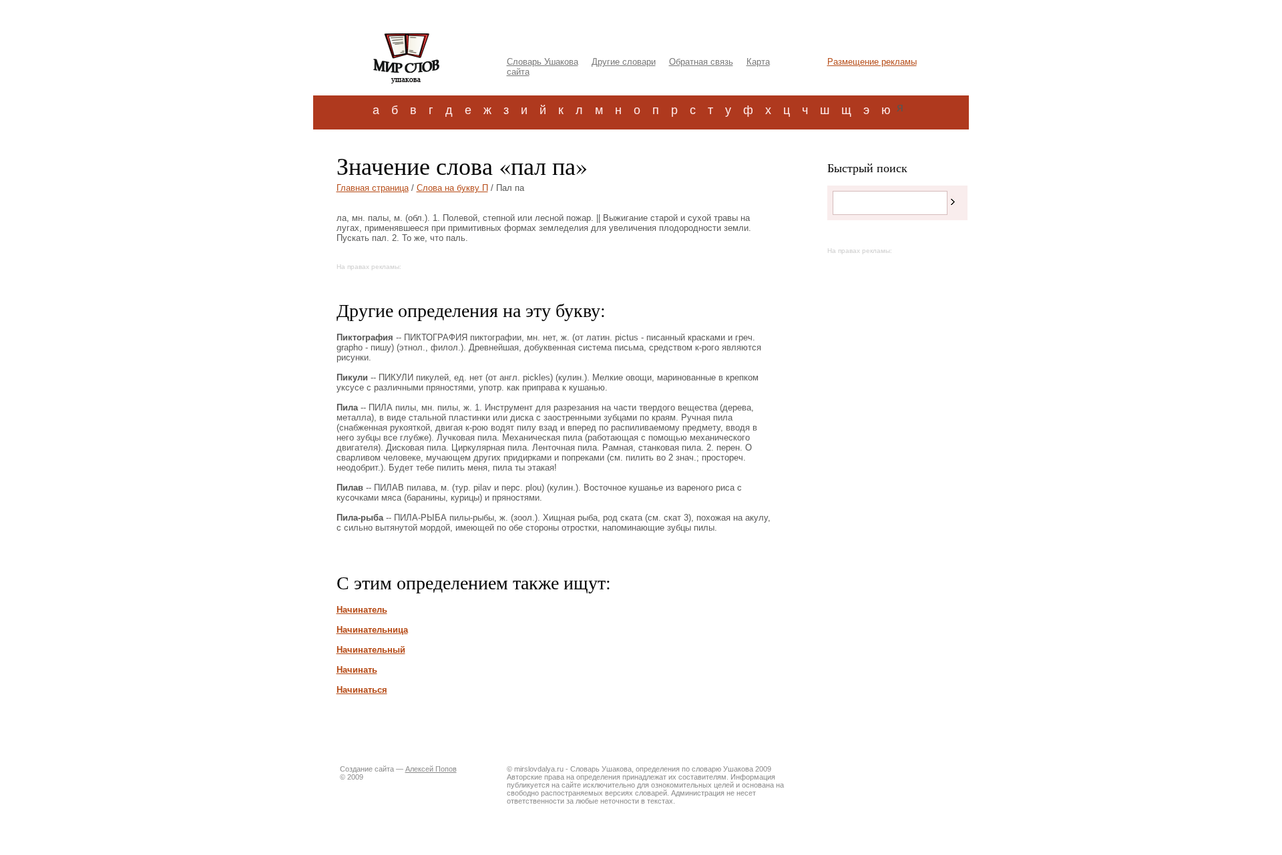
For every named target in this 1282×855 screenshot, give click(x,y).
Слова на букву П (452, 188)
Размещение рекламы (872, 62)
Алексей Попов (431, 769)
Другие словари (624, 62)
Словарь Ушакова (542, 62)
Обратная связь (701, 62)
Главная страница (373, 188)
